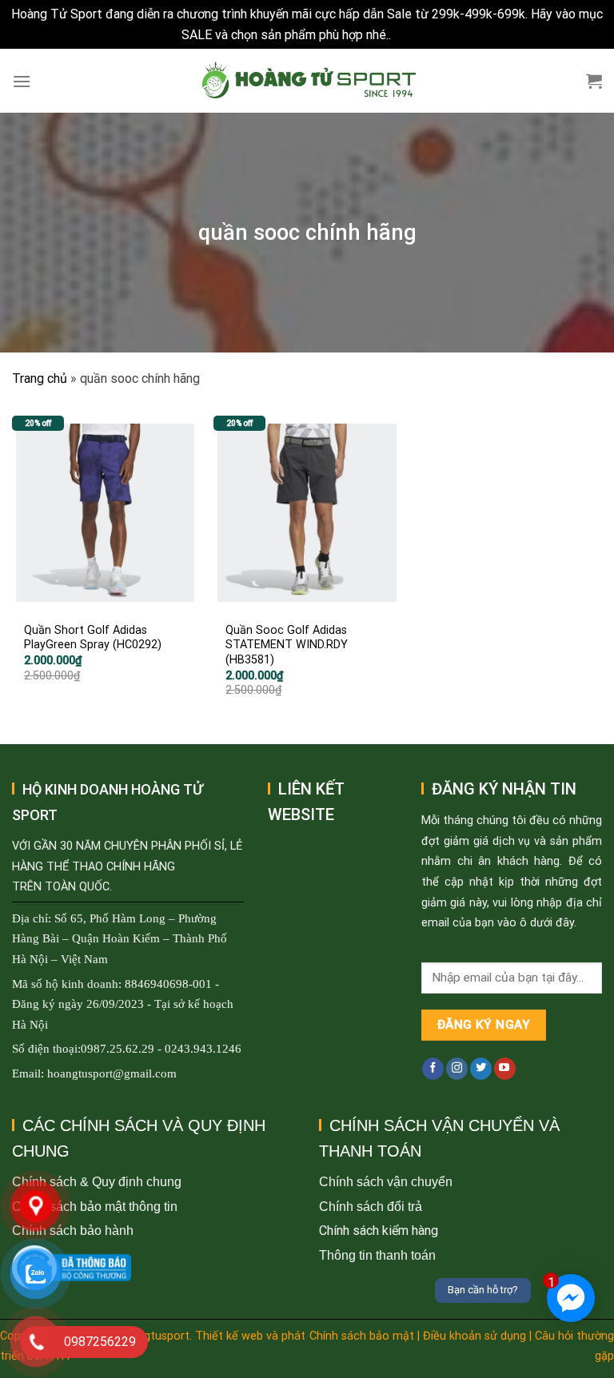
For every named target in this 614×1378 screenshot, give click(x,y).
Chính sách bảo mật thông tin (94, 1206)
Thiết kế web (229, 1336)
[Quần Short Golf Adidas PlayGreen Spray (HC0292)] (105, 513)
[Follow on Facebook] (433, 1068)
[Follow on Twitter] (481, 1068)
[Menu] (21, 81)
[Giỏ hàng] (594, 80)
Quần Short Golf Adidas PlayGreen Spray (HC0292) (92, 637)
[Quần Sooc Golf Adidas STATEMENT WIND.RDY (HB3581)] (306, 513)
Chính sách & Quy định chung (96, 1182)
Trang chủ (39, 378)
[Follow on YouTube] (505, 1068)
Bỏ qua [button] (413, 34)
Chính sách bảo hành (73, 1230)
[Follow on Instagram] (457, 1068)
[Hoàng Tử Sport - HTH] (307, 80)
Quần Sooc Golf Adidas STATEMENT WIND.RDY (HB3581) (286, 645)
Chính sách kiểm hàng (378, 1230)
